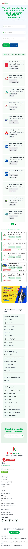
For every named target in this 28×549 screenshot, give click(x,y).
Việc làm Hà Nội (8, 319)
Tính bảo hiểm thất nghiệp (7, 503)
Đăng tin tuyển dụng (6, 512)
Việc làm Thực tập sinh (10, 396)
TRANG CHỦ (6, 54)
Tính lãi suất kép (5, 500)
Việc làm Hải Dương (9, 326)
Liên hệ (3, 486)
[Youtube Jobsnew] (16, 520)
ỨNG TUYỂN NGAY (7, 239)
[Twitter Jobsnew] (6, 520)
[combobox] (14, 32)
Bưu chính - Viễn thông (10, 361)
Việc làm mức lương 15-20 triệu (12, 412)
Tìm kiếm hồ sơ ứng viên (7, 514)
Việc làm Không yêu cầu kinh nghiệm (13, 390)
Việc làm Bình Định (8, 342)
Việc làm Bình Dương (9, 345)
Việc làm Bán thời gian (9, 393)
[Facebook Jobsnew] (2, 520)
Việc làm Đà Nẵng (8, 335)
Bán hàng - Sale (8, 354)
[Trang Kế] (19, 224)
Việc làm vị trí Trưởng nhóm (11, 402)
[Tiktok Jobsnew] (13, 520)
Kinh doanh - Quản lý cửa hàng (12, 377)
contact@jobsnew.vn (8, 469)
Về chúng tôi (4, 479)
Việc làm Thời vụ (8, 399)
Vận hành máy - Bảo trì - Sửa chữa (13, 358)
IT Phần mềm (7, 370)
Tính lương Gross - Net (6, 498)
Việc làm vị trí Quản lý (9, 406)
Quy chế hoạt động (6, 484)
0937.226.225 (6, 465)
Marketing (6, 380)
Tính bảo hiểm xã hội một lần (8, 505)
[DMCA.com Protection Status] (4, 472)
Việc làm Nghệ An (8, 332)
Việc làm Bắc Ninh (8, 323)
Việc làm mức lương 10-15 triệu (12, 409)
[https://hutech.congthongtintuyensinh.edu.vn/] (14, 294)
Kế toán (6, 374)
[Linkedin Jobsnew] (9, 520)
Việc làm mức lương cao (10, 415)
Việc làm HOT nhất (5, 493)
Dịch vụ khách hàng (9, 364)
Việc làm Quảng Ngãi (9, 339)
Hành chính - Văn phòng (10, 367)
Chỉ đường (15, 532)
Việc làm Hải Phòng (9, 329)
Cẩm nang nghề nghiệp (7, 482)
